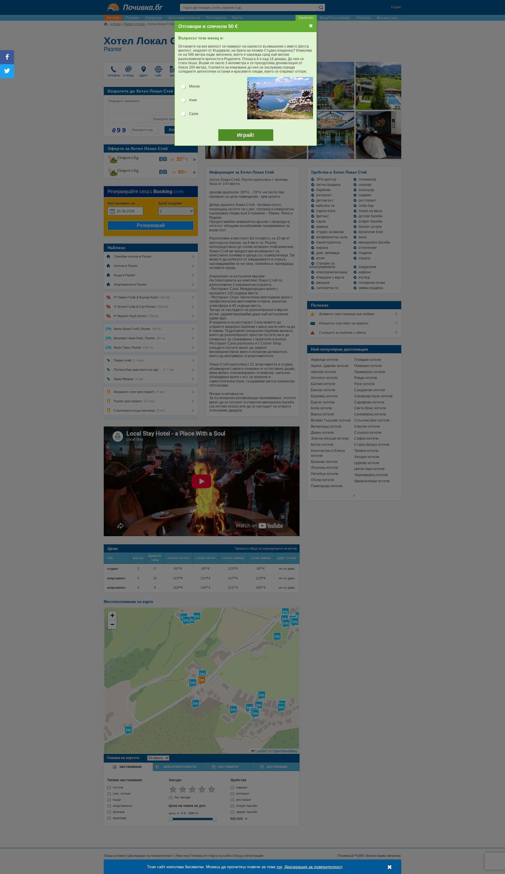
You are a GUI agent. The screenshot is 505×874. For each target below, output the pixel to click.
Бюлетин (306, 18)
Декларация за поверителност (313, 866)
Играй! (245, 135)
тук (279, 866)
